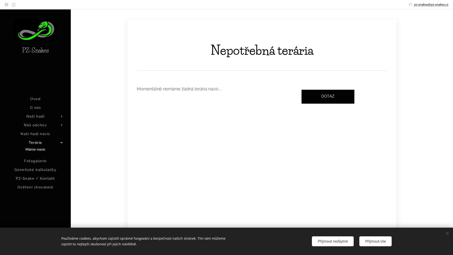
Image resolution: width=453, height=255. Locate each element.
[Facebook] (6, 5)
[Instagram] (14, 5)
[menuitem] (35, 99)
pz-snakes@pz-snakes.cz (431, 4)
